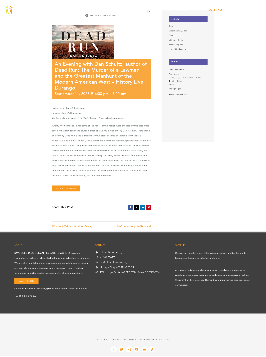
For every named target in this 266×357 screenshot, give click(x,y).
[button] (258, 10)
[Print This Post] (133, 318)
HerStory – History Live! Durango (133, 226)
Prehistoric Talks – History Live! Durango (73, 226)
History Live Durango (178, 49)
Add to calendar (66, 188)
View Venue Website (178, 95)
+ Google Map (177, 81)
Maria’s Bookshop (176, 70)
